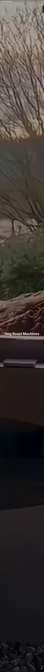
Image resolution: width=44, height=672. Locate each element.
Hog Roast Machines (6, 1)
